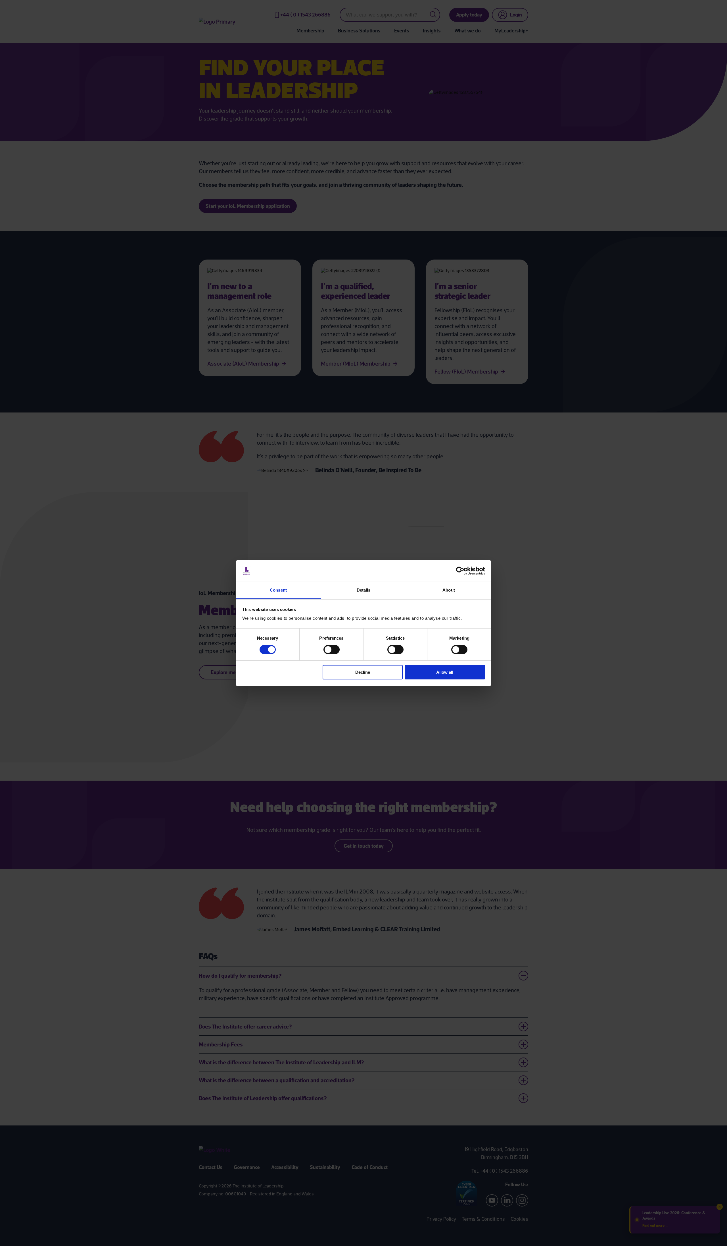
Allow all (444, 672)
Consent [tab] (278, 590)
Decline (362, 672)
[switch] (331, 649)
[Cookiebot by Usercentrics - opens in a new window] (460, 571)
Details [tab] (364, 590)
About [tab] (448, 590)
